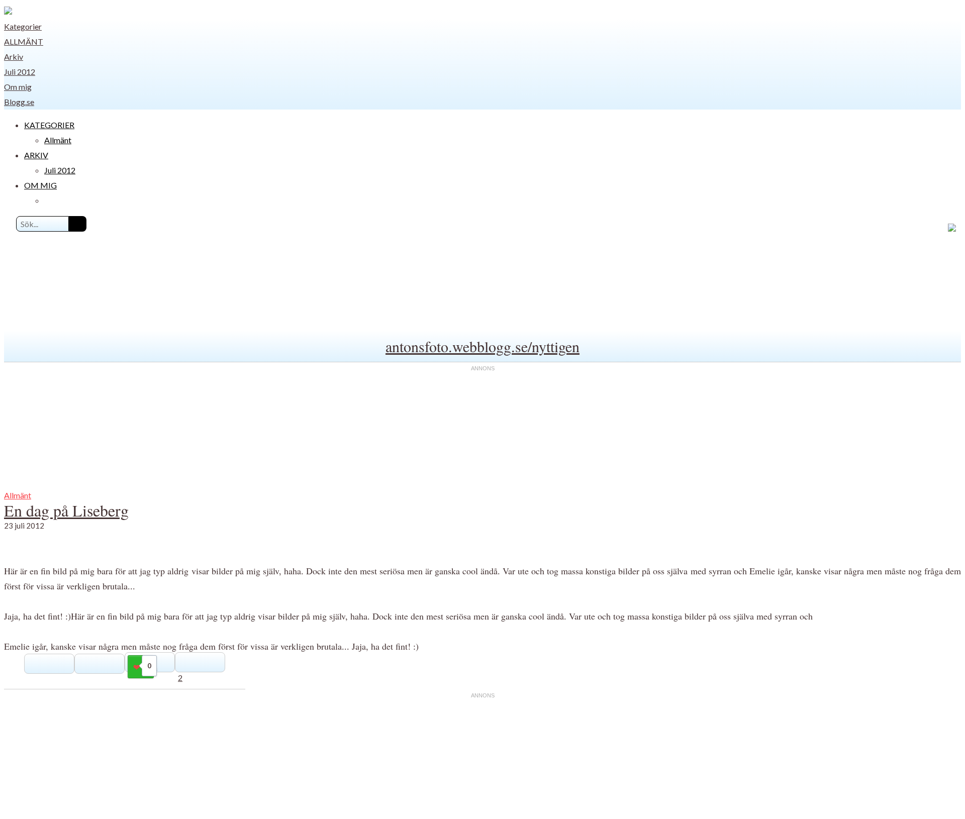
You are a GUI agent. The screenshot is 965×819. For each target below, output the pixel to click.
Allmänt (23, 41)
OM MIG (40, 185)
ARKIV (36, 155)
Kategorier (23, 26)
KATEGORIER (49, 125)
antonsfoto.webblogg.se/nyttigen (482, 346)
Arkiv (13, 56)
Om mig (18, 86)
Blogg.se (19, 102)
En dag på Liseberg (66, 510)
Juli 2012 (19, 71)
